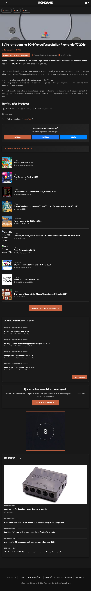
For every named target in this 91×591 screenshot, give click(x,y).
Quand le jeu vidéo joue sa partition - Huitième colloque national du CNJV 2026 (47, 235)
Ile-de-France (51, 55)
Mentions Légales (35, 577)
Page (25, 119)
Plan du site (79, 577)
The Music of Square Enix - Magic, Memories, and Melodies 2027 (40, 294)
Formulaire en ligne (46, 402)
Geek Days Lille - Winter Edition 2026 (19, 367)
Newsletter (11, 577)
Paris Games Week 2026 (24, 250)
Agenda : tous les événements (45, 308)
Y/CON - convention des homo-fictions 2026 (32, 264)
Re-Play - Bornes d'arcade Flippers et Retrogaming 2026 (27, 343)
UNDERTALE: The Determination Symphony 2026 (35, 191)
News (69, 583)
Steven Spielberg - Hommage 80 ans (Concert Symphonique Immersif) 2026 (46, 206)
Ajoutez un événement (63, 577)
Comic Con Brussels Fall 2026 (16, 331)
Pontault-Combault (40, 55)
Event (30, 119)
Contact (22, 577)
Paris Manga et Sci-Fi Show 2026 (28, 221)
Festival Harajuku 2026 (23, 162)
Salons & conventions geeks (15, 55)
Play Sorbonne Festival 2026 (26, 177)
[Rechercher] (7, 3)
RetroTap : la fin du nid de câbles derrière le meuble (25, 509)
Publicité (48, 577)
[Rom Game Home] (45, 2)
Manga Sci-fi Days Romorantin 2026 (18, 355)
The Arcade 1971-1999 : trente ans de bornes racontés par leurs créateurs (34, 551)
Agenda (63, 583)
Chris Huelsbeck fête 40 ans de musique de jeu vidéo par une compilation (34, 522)
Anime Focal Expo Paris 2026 (26, 279)
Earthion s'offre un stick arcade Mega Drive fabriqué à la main (29, 532)
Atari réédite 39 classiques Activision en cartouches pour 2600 (30, 542)
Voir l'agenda (79, 377)
